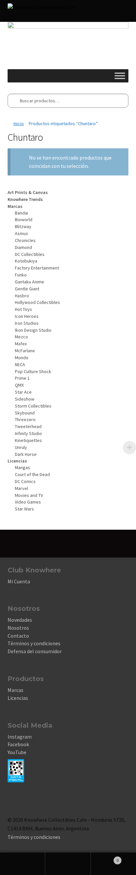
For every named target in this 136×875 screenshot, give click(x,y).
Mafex (21, 344)
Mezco (21, 337)
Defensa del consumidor (35, 651)
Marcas (15, 690)
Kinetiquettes (28, 440)
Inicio (19, 123)
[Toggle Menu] (120, 76)
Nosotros (18, 627)
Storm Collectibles (33, 406)
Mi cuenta (22, 863)
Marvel (21, 488)
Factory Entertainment (37, 268)
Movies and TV (29, 495)
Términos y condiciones (34, 643)
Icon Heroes (27, 316)
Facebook (18, 744)
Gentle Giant (27, 289)
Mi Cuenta (19, 581)
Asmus (21, 233)
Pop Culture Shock (33, 371)
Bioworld (23, 219)
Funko (21, 275)
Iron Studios (27, 323)
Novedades (20, 619)
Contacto (18, 635)
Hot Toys (23, 309)
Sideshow (24, 399)
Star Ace (23, 392)
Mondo (21, 358)
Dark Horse (26, 454)
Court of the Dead (32, 474)
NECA (20, 364)
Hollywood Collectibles (37, 302)
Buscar (67, 863)
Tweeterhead (28, 426)
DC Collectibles (30, 254)
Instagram (20, 736)
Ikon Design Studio (33, 330)
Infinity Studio (28, 433)
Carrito (105, 858)
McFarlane (25, 351)
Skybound (25, 413)
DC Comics (25, 481)
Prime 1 (22, 378)
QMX (19, 385)
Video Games (28, 502)
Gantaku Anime (29, 282)
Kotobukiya (26, 261)
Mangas (22, 467)
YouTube (17, 752)
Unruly (21, 447)
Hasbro (22, 296)
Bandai (21, 213)
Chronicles (25, 240)
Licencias (18, 698)
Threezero (25, 419)
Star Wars (24, 509)
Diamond (23, 247)
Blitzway (23, 226)
